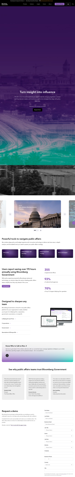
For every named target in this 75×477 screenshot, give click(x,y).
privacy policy (63, 473)
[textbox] (61, 459)
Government (5, 328)
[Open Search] (73, 4)
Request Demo (37, 109)
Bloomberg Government (4, 4)
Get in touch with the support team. (18, 425)
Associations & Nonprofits (9, 332)
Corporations (5, 323)
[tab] (37, 230)
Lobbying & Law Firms (8, 319)
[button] (7, 356)
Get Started (6, 286)
